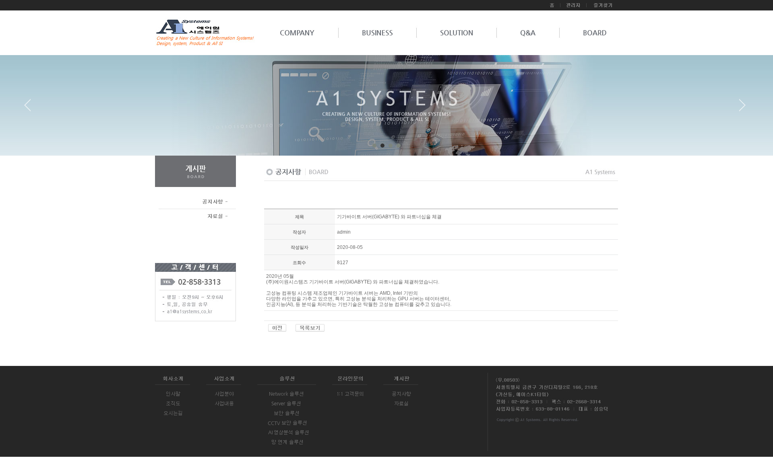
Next (742, 108)
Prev (30, 108)
